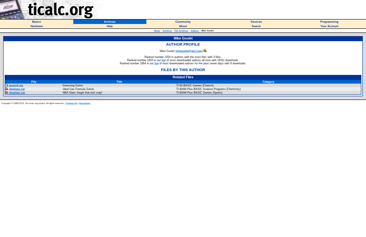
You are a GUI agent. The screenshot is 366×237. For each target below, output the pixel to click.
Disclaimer (84, 103)
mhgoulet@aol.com (189, 51)
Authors (195, 30)
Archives (167, 30)
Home (157, 30)
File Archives (181, 30)
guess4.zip (16, 85)
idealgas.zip (17, 89)
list (164, 60)
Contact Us (71, 103)
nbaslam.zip (17, 92)
